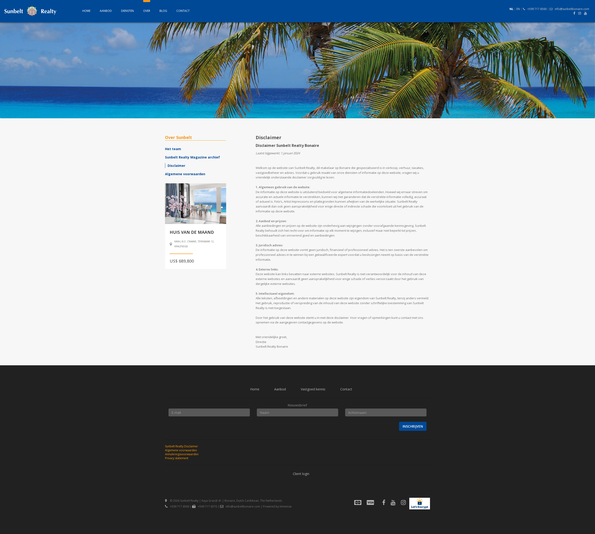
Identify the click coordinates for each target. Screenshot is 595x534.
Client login (301, 473)
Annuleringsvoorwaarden (181, 454)
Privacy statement (176, 458)
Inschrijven (413, 426)
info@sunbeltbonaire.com (572, 9)
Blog (163, 11)
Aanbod (106, 11)
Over (146, 11)
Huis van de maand (192, 232)
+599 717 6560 (537, 9)
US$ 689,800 (182, 261)
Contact (183, 11)
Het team (173, 149)
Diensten (127, 11)
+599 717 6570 (207, 506)
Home (86, 11)
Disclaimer (176, 165)
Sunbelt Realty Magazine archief (192, 157)
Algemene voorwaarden (185, 174)
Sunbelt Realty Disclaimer (181, 446)
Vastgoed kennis (313, 389)
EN (518, 9)
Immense (286, 506)
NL (511, 9)
